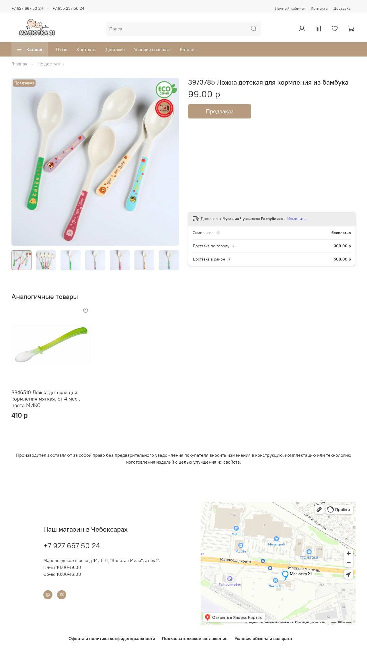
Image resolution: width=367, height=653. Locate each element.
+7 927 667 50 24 (27, 8)
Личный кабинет (290, 8)
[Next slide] (170, 162)
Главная (19, 64)
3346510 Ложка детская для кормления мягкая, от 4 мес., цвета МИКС (45, 399)
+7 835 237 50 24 (68, 8)
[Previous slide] (21, 162)
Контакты (319, 8)
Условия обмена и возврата (263, 638)
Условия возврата (152, 49)
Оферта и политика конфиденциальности (112, 638)
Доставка (341, 8)
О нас (61, 49)
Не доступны (51, 64)
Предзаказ (220, 111)
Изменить (296, 218)
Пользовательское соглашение (195, 638)
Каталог (34, 49)
